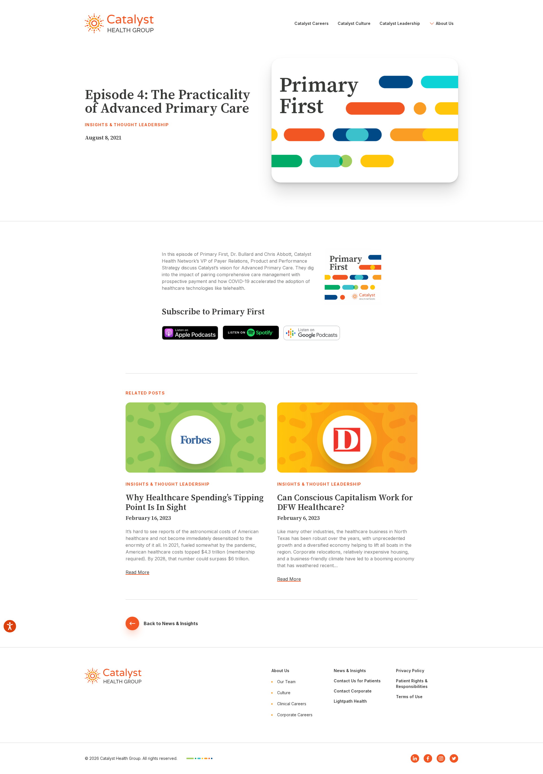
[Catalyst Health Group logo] (119, 23)
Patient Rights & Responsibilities (412, 683)
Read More (137, 572)
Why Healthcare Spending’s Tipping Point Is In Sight (195, 503)
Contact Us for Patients (357, 680)
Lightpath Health (350, 701)
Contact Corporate (353, 691)
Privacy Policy (410, 670)
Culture (283, 692)
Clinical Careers (291, 703)
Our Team (286, 681)
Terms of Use (409, 696)
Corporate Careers (295, 714)
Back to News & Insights (171, 623)
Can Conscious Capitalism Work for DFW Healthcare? (345, 503)
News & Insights (350, 670)
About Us (280, 670)
